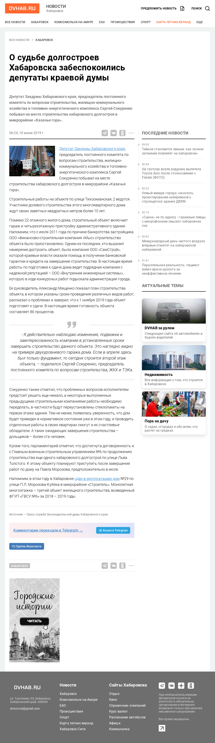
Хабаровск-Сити (72, 729)
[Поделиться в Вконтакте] (113, 133)
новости (56, 6)
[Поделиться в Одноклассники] (122, 133)
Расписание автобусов (127, 717)
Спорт (146, 22)
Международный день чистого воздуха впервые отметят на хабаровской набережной (173, 245)
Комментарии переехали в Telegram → (48, 530)
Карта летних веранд (173, 22)
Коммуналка (119, 729)
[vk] (171, 685)
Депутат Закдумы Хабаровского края (92, 148)
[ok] (191, 685)
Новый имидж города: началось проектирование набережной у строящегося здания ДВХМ (167, 197)
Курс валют (118, 711)
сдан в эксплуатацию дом (97, 478)
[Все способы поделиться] (131, 133)
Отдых (114, 694)
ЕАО (102, 22)
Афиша (115, 723)
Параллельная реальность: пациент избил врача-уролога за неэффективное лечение (170, 269)
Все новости (15, 22)
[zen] (181, 685)
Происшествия (123, 22)
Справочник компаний (127, 705)
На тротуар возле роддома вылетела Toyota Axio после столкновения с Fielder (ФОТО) (171, 173)
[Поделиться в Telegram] (105, 133)
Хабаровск (40, 22)
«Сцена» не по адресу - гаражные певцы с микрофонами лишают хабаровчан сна (174, 221)
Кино (113, 700)
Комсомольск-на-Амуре (73, 22)
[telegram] (162, 685)
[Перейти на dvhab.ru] (22, 8)
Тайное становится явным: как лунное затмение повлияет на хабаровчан (172, 151)
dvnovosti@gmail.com (25, 708)
